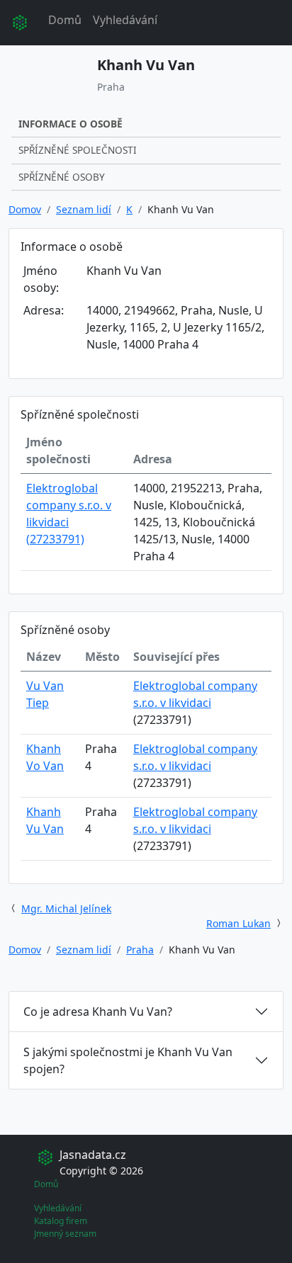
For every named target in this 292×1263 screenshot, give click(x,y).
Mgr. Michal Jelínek (66, 908)
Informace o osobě (70, 123)
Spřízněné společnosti (77, 150)
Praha (140, 949)
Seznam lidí (83, 209)
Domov (25, 209)
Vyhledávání (125, 20)
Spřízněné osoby (61, 176)
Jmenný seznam (65, 1234)
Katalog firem (60, 1221)
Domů (65, 20)
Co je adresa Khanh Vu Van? (97, 1011)
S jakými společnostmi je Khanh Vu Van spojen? (127, 1060)
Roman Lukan (238, 923)
